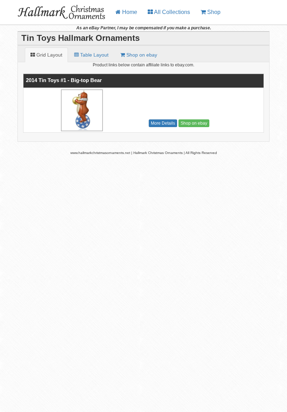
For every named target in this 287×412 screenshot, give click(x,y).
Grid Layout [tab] (48, 55)
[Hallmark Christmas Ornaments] (55, 8)
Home (129, 12)
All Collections (171, 12)
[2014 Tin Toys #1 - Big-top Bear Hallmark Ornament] (80, 110)
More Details (163, 123)
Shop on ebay (194, 123)
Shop (213, 12)
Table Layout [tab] (93, 55)
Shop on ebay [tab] (141, 55)
